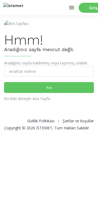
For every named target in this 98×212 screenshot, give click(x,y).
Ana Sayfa (41, 98)
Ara (49, 87)
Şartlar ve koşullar (78, 121)
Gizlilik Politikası (40, 121)
